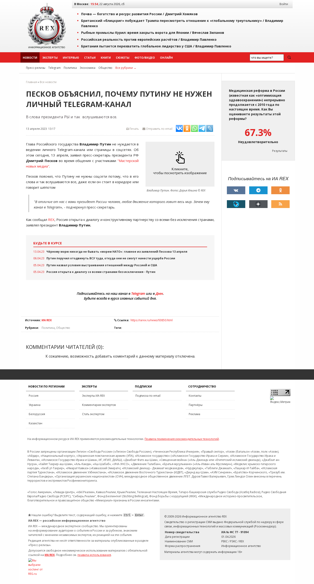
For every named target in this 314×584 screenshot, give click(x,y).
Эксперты (50, 58)
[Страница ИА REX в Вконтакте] (236, 190)
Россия (33, 396)
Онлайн (166, 58)
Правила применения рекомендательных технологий (182, 439)
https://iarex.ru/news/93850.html (152, 320)
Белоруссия (37, 414)
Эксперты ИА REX (93, 396)
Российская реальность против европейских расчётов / (149, 39)
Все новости (48, 82)
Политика (70, 68)
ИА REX (47, 320)
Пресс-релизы (35, 68)
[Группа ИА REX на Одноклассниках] (280, 190)
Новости (30, 58)
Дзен (159, 293)
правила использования (94, 555)
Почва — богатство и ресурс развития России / (139, 14)
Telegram (54, 68)
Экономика (87, 68)
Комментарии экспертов (99, 405)
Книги (106, 58)
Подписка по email (147, 396)
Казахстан (35, 423)
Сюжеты (122, 58)
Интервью (71, 58)
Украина (34, 405)
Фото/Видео (144, 58)
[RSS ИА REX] (280, 204)
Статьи (90, 58)
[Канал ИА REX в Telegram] (258, 190)
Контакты (195, 396)
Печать (134, 129)
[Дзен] (258, 204)
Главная (31, 82)
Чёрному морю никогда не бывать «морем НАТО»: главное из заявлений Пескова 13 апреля (116, 252)
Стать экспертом (93, 414)
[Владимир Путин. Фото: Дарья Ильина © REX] (181, 164)
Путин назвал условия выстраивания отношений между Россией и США (101, 265)
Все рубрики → (125, 68)
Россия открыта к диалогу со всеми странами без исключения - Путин (100, 272)
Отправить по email (158, 129)
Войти (284, 4)
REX (51, 219)
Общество (105, 68)
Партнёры (196, 405)
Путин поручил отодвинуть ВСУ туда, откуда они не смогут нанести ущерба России (110, 258)
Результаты (279, 151)
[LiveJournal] (236, 204)
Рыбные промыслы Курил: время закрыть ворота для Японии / (152, 32)
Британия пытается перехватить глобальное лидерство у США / (156, 46)
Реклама (194, 414)
